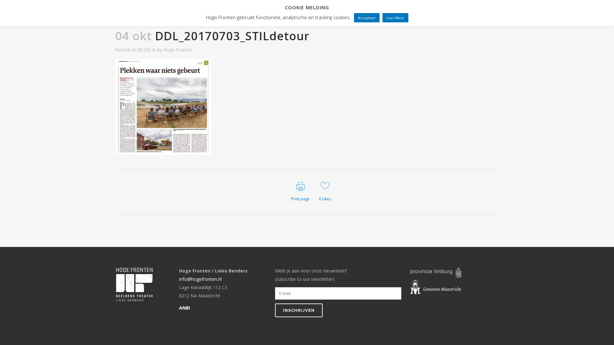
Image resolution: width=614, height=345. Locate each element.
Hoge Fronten (178, 50)
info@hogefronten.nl (200, 279)
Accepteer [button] (367, 17)
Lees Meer (395, 17)
